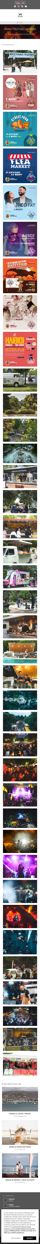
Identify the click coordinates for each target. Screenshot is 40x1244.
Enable (29, 1238)
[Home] (5, 34)
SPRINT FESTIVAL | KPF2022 (27, 34)
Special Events (9, 45)
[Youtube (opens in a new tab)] (25, 6)
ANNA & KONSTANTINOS (20, 1147)
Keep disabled (15, 1238)
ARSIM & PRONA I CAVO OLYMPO (20, 1180)
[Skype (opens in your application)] (22, 6)
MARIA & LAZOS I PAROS (20, 1114)
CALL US (20, 3)
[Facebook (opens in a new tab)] (15, 6)
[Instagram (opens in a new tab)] (18, 6)
